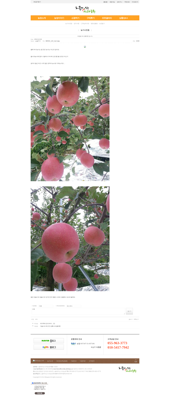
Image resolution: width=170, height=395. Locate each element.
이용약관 (82, 361)
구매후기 (91, 18)
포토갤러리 (107, 18)
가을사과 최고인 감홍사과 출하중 (50, 326)
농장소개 (42, 18)
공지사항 (76, 23)
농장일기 (102, 23)
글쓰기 (131, 319)
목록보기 (136, 319)
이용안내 (73, 361)
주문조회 (127, 2)
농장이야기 (59, 18)
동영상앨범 (94, 23)
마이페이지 (135, 2)
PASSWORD (61, 306)
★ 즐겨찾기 (37, 2)
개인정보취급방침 (61, 361)
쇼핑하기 (75, 18)
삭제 (36, 319)
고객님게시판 (85, 23)
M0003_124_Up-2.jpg (53, 41)
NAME (35, 306)
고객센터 (91, 361)
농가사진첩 (68, 23)
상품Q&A (123, 18)
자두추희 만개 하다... (46, 323)
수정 (32, 319)
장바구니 (119, 2)
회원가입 (112, 2)
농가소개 (50, 361)
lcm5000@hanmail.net (65, 373)
